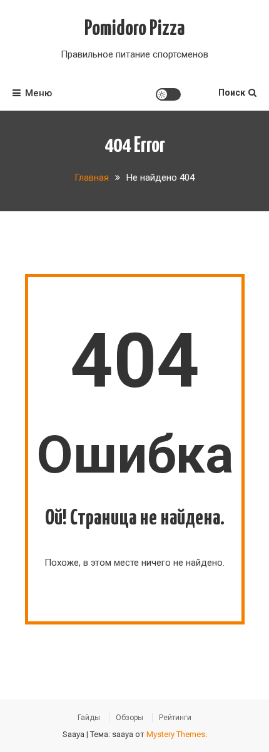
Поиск (231, 93)
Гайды (89, 717)
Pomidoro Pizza (134, 29)
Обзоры (129, 717)
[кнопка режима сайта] (168, 94)
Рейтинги (175, 717)
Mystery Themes (175, 734)
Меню (38, 93)
